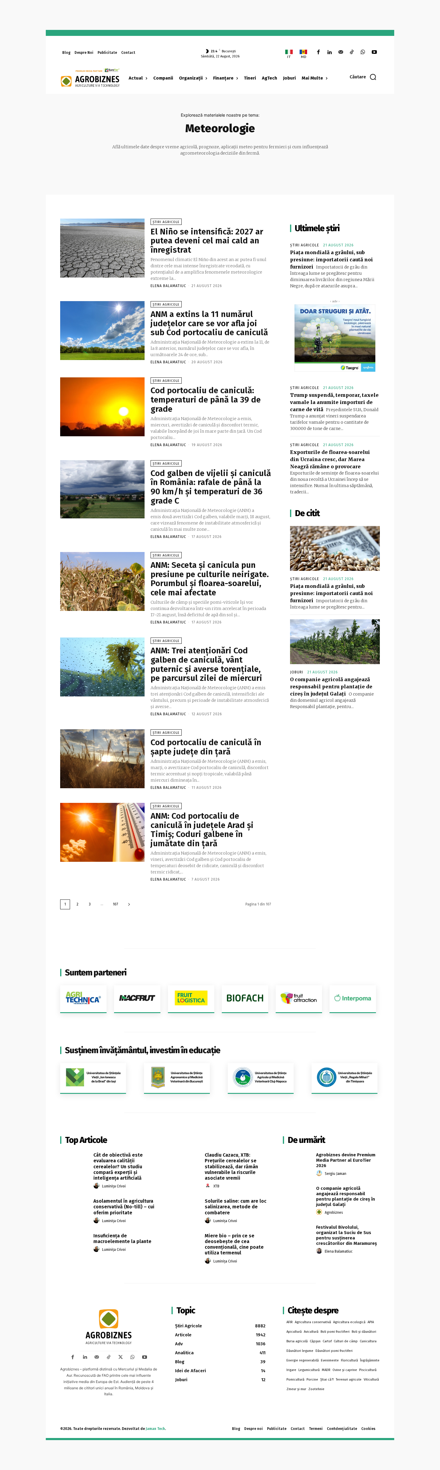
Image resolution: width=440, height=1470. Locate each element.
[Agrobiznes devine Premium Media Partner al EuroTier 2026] (297, 1162)
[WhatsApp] (362, 52)
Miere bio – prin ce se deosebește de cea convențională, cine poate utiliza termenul (234, 1244)
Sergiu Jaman (335, 1174)
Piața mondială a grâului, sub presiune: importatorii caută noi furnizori (331, 259)
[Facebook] (318, 52)
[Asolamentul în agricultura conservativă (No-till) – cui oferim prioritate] (74, 1208)
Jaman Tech (155, 1429)
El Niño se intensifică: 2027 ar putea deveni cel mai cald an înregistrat (207, 241)
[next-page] (129, 904)
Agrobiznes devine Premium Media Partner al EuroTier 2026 (345, 1160)
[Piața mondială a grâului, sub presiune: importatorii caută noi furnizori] (335, 548)
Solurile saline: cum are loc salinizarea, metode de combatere (235, 1206)
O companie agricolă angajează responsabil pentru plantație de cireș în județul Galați (331, 686)
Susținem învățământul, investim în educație (142, 1050)
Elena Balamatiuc (168, 286)
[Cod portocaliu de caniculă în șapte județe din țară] (102, 758)
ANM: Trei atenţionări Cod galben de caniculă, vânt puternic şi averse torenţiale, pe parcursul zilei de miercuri (206, 664)
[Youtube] (374, 52)
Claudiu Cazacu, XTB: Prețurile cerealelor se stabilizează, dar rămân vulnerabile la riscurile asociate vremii (231, 1166)
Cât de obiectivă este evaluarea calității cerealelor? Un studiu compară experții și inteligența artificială (118, 1166)
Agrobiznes (334, 1212)
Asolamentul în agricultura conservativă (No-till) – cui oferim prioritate (123, 1206)
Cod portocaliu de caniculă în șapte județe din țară (206, 747)
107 (115, 904)
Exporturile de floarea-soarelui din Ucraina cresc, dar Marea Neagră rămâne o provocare (330, 459)
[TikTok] (351, 52)
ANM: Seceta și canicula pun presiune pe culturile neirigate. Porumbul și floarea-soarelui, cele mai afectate (210, 578)
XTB (216, 1186)
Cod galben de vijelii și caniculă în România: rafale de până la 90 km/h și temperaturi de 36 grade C (211, 487)
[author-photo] (97, 1186)
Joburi (296, 672)
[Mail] (340, 52)
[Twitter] (121, 1357)
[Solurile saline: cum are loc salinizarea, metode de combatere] (186, 1208)
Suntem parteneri (95, 972)
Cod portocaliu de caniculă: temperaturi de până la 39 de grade (206, 399)
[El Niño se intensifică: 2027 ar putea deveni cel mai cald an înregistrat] (102, 248)
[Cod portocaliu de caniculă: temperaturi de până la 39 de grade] (102, 406)
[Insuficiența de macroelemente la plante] (74, 1242)
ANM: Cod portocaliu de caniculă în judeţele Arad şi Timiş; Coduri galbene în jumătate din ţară (202, 829)
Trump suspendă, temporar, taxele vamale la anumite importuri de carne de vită (334, 402)
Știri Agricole (166, 222)
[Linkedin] (329, 52)
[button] (363, 77)
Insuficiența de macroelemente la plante (122, 1238)
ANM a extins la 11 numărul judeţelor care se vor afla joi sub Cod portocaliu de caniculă (209, 323)
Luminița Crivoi (114, 1186)
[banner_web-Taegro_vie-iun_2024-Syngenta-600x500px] (335, 338)
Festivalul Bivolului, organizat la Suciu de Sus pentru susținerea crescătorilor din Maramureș (346, 1235)
